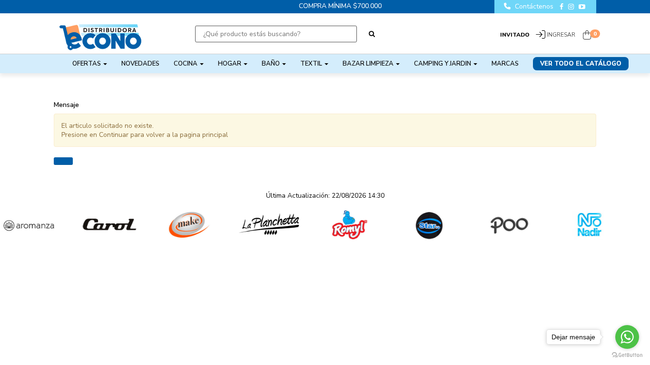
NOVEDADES (140, 63)
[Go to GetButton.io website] (627, 355)
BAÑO (271, 63)
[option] (90, 225)
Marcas (505, 63)
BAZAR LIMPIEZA (369, 63)
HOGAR (230, 63)
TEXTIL (312, 63)
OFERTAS (87, 63)
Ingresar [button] (561, 34)
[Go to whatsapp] (627, 337)
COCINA (186, 63)
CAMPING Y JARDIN (443, 63)
